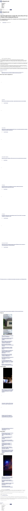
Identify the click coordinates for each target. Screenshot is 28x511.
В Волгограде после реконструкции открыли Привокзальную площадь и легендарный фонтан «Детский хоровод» (13, 245)
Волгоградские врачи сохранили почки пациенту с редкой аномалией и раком (7, 441)
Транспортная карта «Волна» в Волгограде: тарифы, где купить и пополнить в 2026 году (7, 448)
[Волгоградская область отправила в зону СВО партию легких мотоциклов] (7, 422)
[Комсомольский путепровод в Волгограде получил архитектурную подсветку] (14, 144)
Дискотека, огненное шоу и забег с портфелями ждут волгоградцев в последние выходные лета (7, 478)
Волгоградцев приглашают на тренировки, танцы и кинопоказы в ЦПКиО (7, 481)
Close (1, 503)
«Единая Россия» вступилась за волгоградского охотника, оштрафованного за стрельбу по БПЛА (7, 444)
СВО (2, 507)
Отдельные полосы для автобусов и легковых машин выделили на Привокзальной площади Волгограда (12, 187)
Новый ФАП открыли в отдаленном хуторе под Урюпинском (7, 336)
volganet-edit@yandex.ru (5, 495)
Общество (3, 99)
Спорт (2, 6)
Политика (3, 4)
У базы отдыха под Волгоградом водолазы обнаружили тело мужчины (7, 438)
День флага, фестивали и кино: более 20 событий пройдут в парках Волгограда (8, 484)
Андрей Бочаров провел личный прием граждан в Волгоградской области (7, 348)
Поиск (10, 9)
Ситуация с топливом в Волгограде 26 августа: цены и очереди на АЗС (7, 403)
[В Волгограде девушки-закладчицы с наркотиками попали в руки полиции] (14, 87)
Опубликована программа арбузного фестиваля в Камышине (7, 486)
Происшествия (3, 3)
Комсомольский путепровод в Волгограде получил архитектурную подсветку (14, 158)
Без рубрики (3, 156)
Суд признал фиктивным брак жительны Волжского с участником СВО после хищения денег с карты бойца (7, 361)
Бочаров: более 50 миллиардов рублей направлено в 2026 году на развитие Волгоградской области (7, 416)
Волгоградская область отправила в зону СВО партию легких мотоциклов (7, 429)
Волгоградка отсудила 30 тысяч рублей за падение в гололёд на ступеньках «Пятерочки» (7, 355)
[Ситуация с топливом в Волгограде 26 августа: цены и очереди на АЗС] (7, 397)
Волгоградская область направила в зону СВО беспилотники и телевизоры (7, 358)
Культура (3, 509)
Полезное (3, 7)
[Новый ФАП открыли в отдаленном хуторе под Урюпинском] (7, 324)
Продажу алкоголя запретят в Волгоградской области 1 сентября (7, 364)
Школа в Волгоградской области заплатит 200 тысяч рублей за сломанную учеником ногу (7, 342)
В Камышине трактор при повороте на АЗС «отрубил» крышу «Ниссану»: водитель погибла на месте (7, 434)
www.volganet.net (7, 489)
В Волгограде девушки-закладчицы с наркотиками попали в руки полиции (7, 339)
